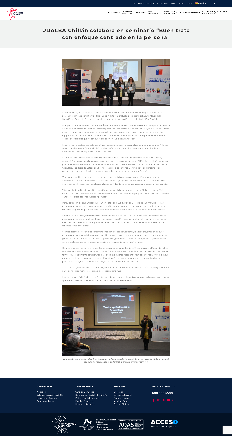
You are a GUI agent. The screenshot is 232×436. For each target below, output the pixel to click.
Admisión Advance (45, 401)
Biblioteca (118, 392)
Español (202, 3)
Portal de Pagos (121, 398)
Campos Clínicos (121, 404)
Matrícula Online (121, 401)
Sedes (189, 3)
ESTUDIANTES (138, 3)
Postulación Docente (47, 398)
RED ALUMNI (162, 3)
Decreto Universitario (85, 404)
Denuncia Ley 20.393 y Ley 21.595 (91, 395)
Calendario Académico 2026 (50, 395)
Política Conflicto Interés (86, 398)
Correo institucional (123, 395)
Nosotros (41, 392)
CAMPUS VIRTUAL (177, 3)
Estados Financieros (84, 401)
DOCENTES (150, 3)
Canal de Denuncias (84, 392)
